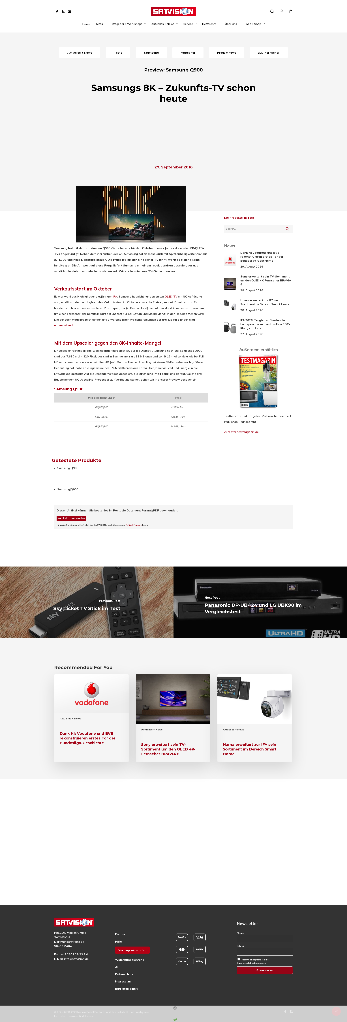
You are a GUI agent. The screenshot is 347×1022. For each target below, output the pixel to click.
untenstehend (63, 325)
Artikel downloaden (71, 518)
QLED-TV (171, 296)
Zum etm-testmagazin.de (241, 432)
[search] (272, 11)
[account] (281, 11)
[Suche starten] (287, 228)
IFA (115, 296)
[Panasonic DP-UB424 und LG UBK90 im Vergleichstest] (260, 602)
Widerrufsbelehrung (129, 960)
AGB (118, 967)
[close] (175, 1008)
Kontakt (121, 934)
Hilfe (118, 941)
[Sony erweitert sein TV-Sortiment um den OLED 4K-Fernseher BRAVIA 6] (173, 718)
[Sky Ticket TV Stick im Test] (87, 602)
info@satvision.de (76, 959)
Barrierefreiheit (126, 988)
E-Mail (241, 946)
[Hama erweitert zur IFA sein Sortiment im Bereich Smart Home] (254, 718)
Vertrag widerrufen (132, 950)
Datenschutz (124, 974)
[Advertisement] (173, 135)
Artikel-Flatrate (134, 525)
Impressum (123, 981)
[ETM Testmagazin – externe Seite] (258, 410)
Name (240, 933)
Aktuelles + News (70, 718)
